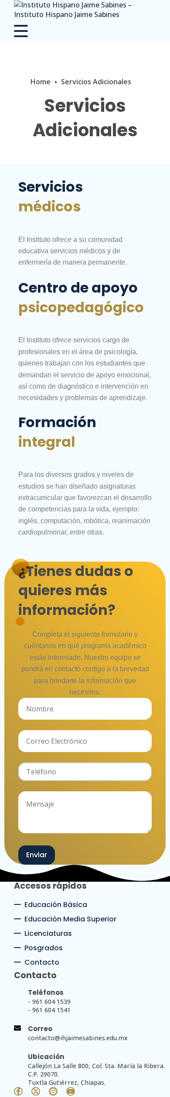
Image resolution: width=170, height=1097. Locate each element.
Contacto (41, 962)
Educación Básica (55, 905)
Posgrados (43, 948)
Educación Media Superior (70, 919)
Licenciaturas (48, 933)
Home (41, 81)
